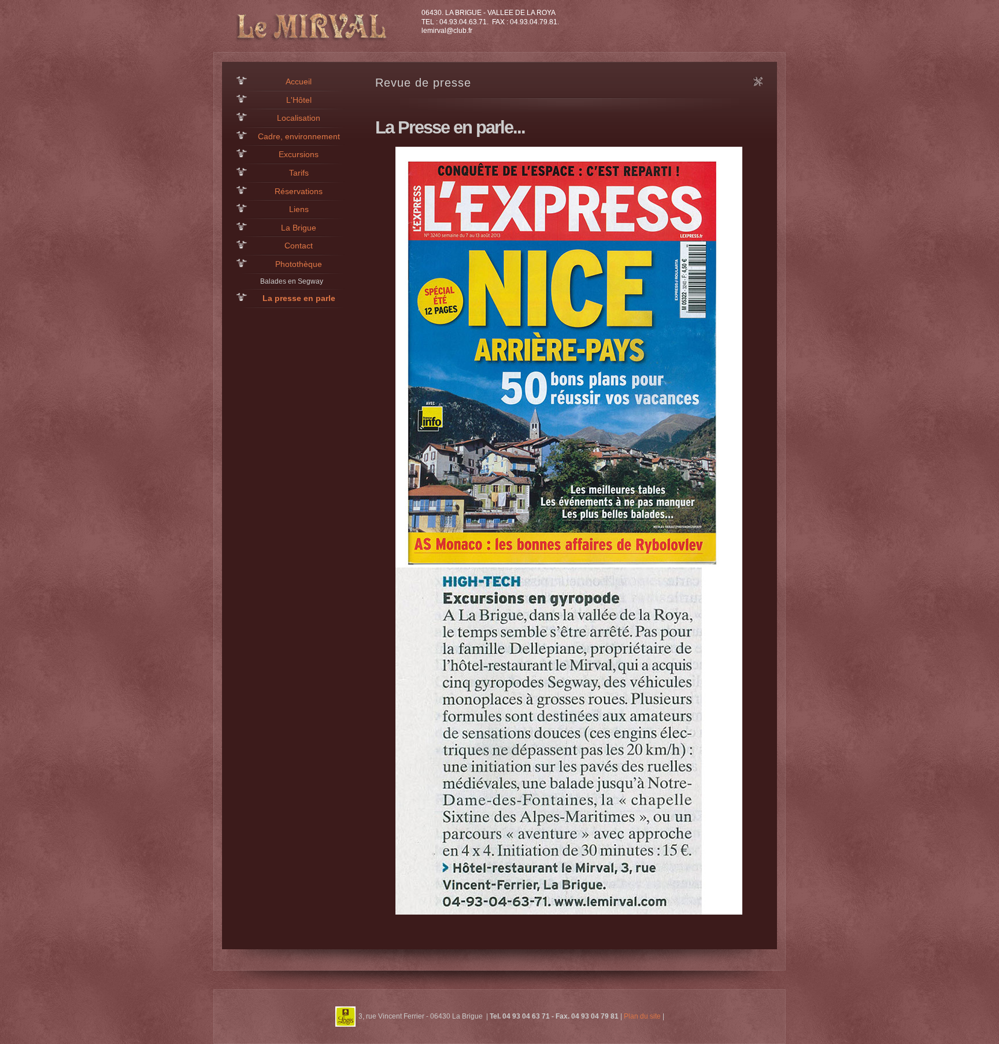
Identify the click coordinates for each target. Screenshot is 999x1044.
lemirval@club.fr (446, 31)
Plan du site (642, 1016)
